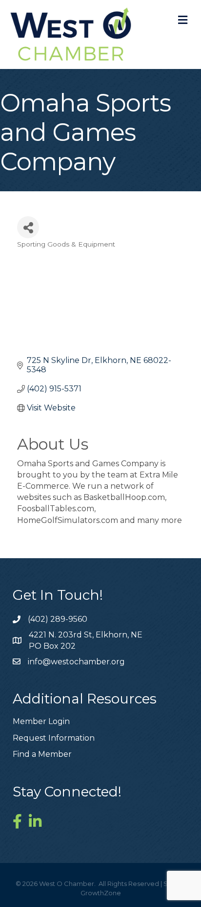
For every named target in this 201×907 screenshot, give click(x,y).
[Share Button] (28, 227)
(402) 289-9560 (57, 619)
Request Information (54, 738)
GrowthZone (100, 893)
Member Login (41, 721)
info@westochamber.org (76, 661)
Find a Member (42, 754)
